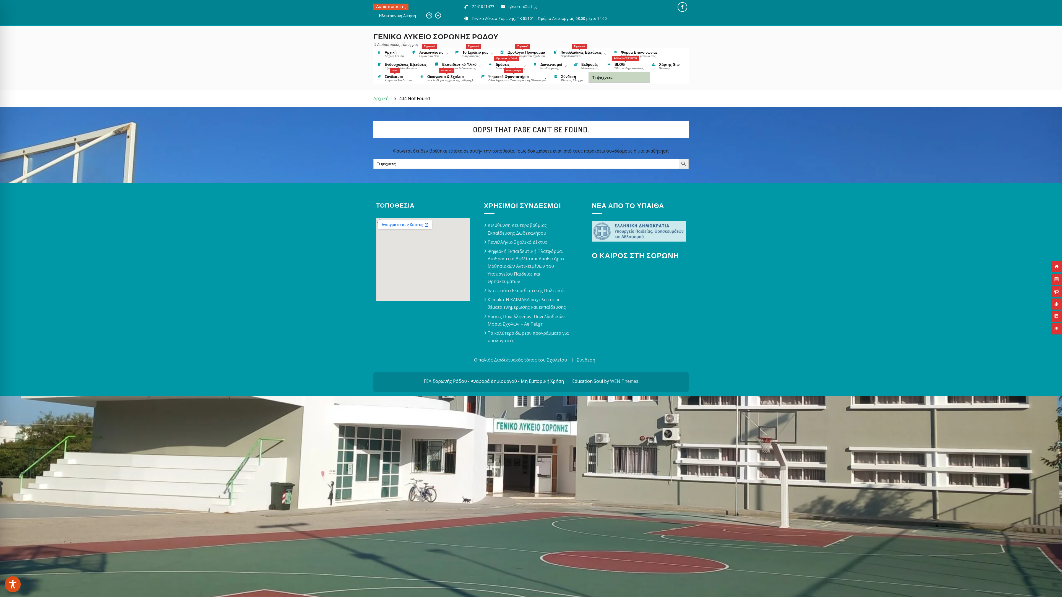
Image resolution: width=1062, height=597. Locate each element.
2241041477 (483, 6)
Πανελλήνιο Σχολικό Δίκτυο (518, 242)
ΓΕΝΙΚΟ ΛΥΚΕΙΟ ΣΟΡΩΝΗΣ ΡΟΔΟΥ (435, 36)
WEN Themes (624, 381)
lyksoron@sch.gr (523, 6)
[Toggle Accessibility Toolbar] (12, 584)
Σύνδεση (586, 360)
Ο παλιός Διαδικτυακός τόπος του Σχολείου (520, 360)
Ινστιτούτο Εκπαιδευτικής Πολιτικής (527, 290)
